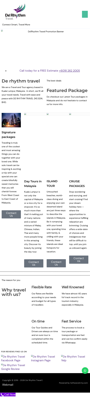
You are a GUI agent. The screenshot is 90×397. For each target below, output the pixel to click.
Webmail (7, 385)
